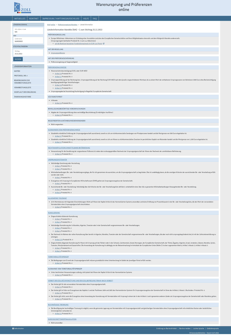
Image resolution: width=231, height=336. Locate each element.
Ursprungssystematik (57, 159)
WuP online (51, 24)
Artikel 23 (58, 115)
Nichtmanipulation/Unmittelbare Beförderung (69, 147)
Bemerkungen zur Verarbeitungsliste (22, 81)
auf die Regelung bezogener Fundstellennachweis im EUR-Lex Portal (78, 43)
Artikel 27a (58, 239)
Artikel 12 (58, 263)
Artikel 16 (58, 73)
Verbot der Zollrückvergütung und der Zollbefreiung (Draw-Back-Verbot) (80, 280)
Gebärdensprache (213, 328)
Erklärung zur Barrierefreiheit (166, 328)
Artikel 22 (58, 88)
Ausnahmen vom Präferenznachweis (64, 129)
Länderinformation (23, 66)
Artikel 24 (58, 103)
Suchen (18, 59)
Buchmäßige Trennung (58, 304)
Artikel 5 (58, 169)
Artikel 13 (58, 154)
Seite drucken (19, 328)
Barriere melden (184, 328)
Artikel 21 (58, 313)
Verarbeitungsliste (22, 87)
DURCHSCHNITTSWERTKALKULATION (62, 319)
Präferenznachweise (57, 67)
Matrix (17, 71)
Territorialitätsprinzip (58, 256)
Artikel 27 (58, 136)
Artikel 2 (58, 166)
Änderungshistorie (22, 96)
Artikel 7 (58, 177)
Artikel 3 (58, 219)
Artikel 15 (58, 287)
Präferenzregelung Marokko (67, 24)
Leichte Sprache (198, 328)
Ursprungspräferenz (58, 53)
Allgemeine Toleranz (57, 198)
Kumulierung (54, 212)
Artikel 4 (58, 222)
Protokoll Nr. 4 (20, 75)
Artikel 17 (58, 76)
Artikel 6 (58, 192)
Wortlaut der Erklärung (25, 92)
